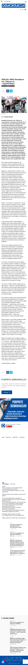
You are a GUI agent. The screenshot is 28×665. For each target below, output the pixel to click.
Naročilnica (14, 660)
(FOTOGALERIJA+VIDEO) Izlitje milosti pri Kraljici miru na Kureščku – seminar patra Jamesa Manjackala (18, 649)
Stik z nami (22, 659)
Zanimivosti (11, 85)
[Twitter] (23, 10)
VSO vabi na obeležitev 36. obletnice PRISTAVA (17, 533)
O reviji (6, 657)
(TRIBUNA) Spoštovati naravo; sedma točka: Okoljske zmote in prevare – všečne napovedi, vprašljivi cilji (18, 631)
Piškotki (16, 659)
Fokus (11, 523)
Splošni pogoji (19, 657)
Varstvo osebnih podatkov (8, 659)
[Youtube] (25, 10)
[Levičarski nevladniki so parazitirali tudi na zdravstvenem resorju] (5, 525)
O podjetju (12, 657)
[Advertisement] (14, 44)
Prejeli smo (4, 85)
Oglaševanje (8, 660)
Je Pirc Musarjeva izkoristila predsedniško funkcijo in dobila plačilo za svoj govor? (17, 552)
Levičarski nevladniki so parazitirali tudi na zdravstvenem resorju (16, 526)
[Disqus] (14, 460)
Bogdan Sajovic (12, 535)
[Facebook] (20, 10)
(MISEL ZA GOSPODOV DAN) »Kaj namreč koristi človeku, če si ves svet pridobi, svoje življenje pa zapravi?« (18, 640)
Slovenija (12, 538)
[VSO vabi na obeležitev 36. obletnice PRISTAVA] (5, 534)
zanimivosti (22, 437)
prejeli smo (8, 437)
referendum (15, 437)
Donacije (20, 660)
